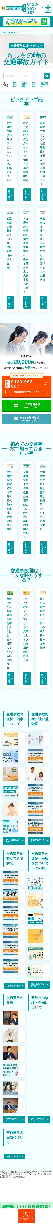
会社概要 (3, 1174)
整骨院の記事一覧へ (37, 841)
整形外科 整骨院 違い (44, 84)
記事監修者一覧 (15, 1172)
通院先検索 (48, 1171)
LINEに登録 (44, 21)
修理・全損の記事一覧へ (37, 1119)
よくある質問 (34, 1172)
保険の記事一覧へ (13, 1156)
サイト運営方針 (38, 1174)
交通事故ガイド (5, 1172)
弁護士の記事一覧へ (12, 1119)
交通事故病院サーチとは (16, 1171)
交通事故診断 (25, 1172)
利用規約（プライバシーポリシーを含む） (19, 1174)
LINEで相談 (48, 10)
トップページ (4, 1171)
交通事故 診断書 (24, 84)
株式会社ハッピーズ (14, 1199)
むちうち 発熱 (33, 84)
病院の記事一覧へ (13, 986)
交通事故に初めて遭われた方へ (35, 1171)
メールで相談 (48, 4)
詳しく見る (9, 194)
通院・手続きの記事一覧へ (37, 985)
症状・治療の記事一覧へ (12, 841)
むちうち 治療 (15, 84)
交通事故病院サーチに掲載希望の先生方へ (13, 1177)
